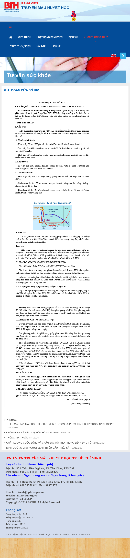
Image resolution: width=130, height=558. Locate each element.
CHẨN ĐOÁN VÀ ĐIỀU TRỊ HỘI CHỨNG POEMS (32, 432)
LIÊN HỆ (56, 46)
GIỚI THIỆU (24, 37)
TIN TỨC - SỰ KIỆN (20, 46)
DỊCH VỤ (73, 37)
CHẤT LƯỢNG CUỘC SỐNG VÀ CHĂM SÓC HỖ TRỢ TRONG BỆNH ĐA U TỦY (49, 442)
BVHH (32, 502)
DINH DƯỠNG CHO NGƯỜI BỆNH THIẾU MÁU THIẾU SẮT (38, 447)
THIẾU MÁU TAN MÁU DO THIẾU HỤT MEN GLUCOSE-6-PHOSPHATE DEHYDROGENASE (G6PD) (60, 424)
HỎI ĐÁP (41, 46)
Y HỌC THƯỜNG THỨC (96, 37)
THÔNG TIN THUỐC (17, 437)
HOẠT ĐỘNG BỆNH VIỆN (49, 37)
